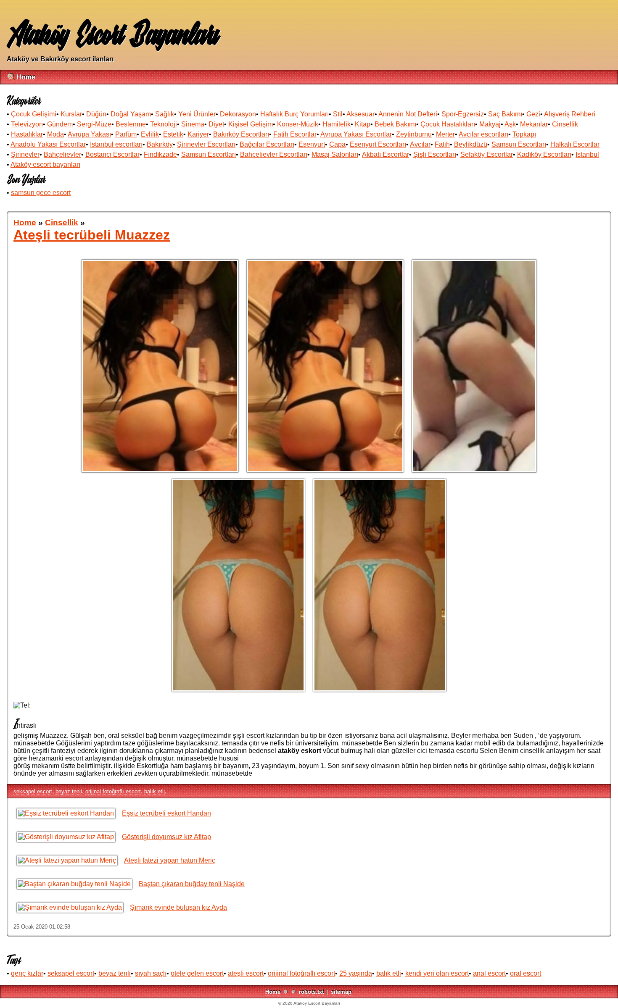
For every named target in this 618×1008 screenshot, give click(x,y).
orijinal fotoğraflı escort (113, 791)
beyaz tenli (68, 791)
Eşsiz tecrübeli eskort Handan (166, 813)
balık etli (154, 791)
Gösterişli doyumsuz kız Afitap (166, 836)
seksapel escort (32, 791)
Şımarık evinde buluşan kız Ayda (178, 907)
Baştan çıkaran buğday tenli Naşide (192, 883)
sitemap (341, 992)
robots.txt (311, 992)
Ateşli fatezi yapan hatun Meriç (169, 860)
